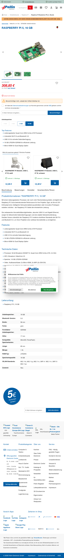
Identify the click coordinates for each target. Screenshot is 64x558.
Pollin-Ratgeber (39, 484)
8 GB (21, 124)
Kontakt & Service (55, 456)
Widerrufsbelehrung (55, 470)
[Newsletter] (36, 8)
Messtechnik (22, 479)
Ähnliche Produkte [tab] (24, 152)
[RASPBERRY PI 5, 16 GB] (32, 52)
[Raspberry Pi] (57, 28)
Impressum (52, 487)
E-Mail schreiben (12, 450)
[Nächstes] (61, 52)
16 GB (31, 124)
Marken (51, 477)
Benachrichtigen (55, 113)
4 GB (14, 124)
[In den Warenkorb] (25, 182)
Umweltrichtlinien (54, 459)
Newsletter (37, 473)
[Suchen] (30, 8)
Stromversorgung (24, 475)
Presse (36, 459)
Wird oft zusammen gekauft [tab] (10, 152)
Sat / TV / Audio (23, 467)
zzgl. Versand (11, 88)
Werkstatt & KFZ (23, 471)
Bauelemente (22, 482)
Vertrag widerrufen (11, 484)
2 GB (6, 124)
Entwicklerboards (24, 456)
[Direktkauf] (41, 8)
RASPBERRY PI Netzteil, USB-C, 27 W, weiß (16, 172)
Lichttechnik (22, 459)
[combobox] (23, 8)
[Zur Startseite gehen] (8, 7)
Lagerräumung (23, 494)
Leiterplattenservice (40, 487)
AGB (50, 105)
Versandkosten (38, 538)
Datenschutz (35, 414)
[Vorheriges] (3, 52)
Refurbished (22, 486)
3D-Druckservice (39, 491)
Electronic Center (39, 463)
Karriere (36, 449)
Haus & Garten (23, 463)
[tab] (7, 190)
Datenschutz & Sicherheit (46, 555)
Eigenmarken (38, 495)
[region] (32, 57)
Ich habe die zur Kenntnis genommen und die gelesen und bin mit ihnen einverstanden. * (33, 107)
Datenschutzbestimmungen (21, 105)
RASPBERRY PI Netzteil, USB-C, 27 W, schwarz (46, 172)
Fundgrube (22, 490)
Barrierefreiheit (54, 473)
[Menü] (61, 7)
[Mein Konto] (51, 8)
